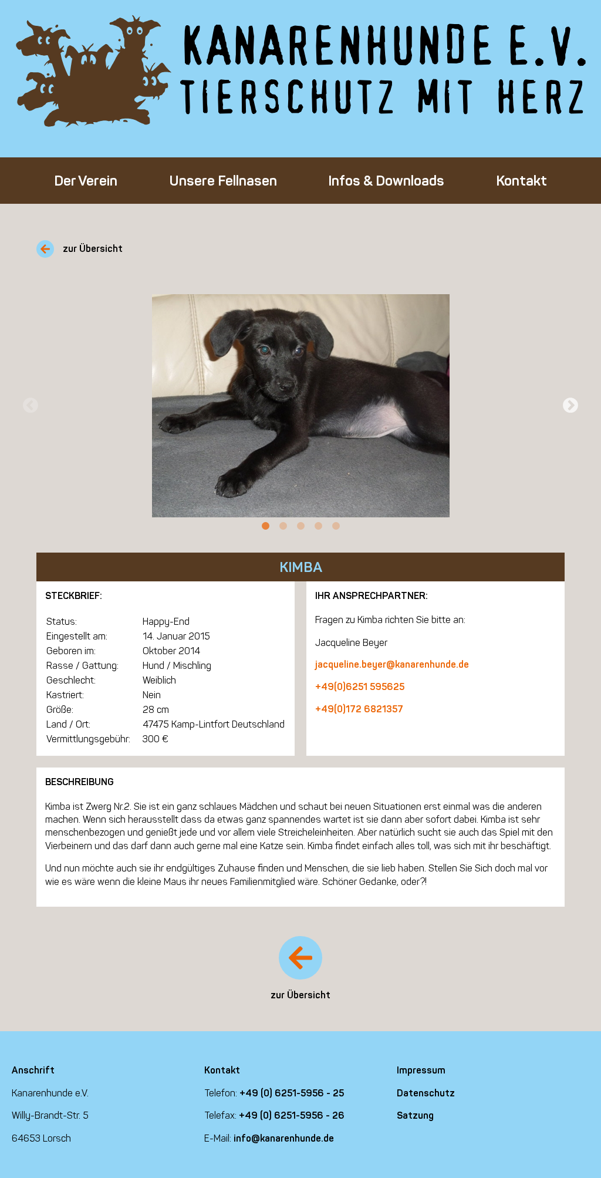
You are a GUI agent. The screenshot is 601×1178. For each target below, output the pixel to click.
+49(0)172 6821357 (359, 709)
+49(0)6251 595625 (359, 686)
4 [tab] (318, 526)
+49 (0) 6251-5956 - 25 (291, 1093)
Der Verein (85, 180)
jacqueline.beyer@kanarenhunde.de (392, 664)
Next (570, 406)
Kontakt (521, 180)
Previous (30, 406)
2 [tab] (283, 526)
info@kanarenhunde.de (284, 1138)
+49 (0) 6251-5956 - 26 (292, 1115)
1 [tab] (265, 526)
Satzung (415, 1115)
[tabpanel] (300, 405)
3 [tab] (300, 526)
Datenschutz (426, 1093)
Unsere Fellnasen (223, 180)
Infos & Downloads (386, 180)
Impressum (421, 1070)
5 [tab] (336, 526)
